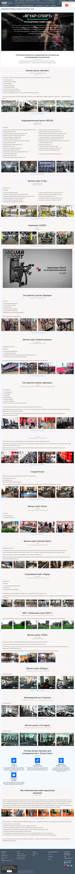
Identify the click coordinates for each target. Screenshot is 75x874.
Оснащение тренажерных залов (30, 0)
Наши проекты (21, 0)
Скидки (18, 5)
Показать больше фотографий (37, 113)
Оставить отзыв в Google (21, 857)
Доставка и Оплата (4, 855)
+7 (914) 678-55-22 (51, 857)
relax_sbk (40, 124)
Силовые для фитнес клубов (28, 5)
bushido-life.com (37, 74)
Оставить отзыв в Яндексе (21, 855)
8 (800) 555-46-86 (48, 0)
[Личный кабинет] (60, 3)
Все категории (5, 5)
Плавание (54, 5)
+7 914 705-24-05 (67, 854)
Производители (35, 853)
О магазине (16, 0)
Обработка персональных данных (7, 860)
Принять (9, 871)
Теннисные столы (40, 5)
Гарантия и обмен (4, 857)
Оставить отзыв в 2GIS (21, 858)
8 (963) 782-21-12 (51, 859)
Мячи (48, 5)
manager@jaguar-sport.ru (62, 0)
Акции (34, 855)
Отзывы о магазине (20, 853)
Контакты (38, 0)
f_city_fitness (40, 184)
